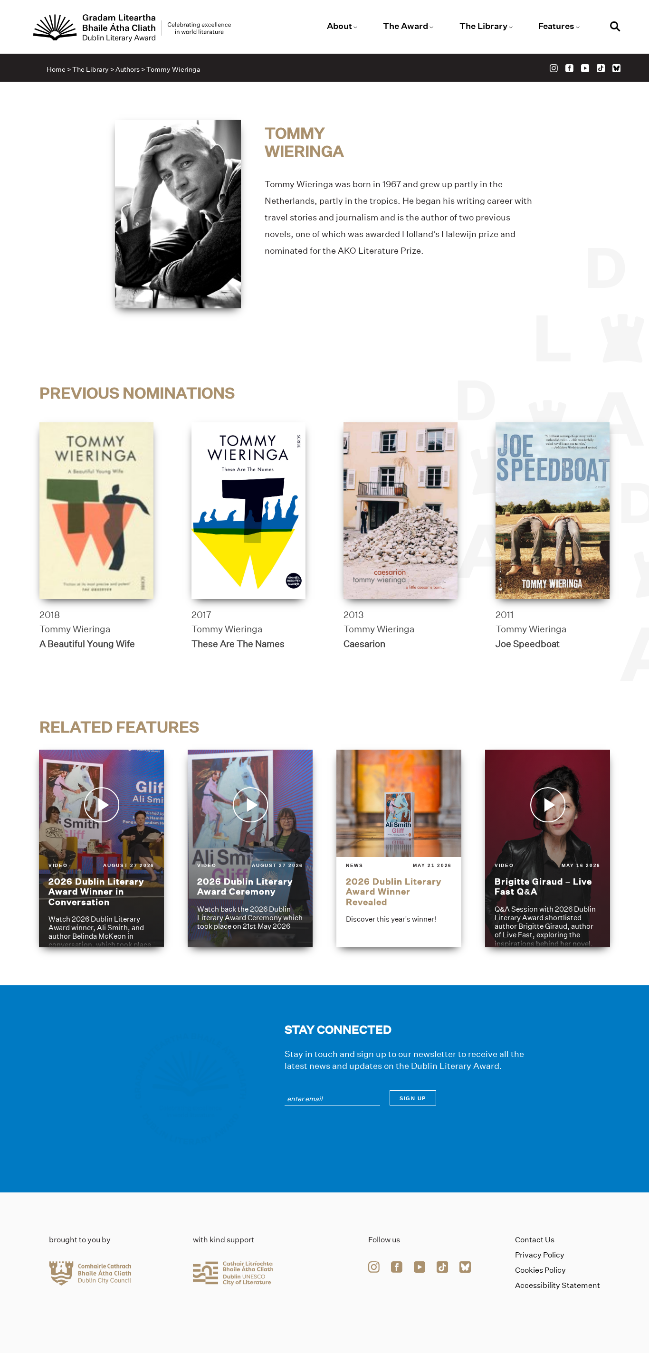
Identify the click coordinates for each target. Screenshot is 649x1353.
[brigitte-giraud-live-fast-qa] (547, 848)
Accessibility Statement (557, 1285)
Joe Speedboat (528, 643)
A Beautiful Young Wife (87, 643)
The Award (405, 26)
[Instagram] (554, 68)
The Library (483, 26)
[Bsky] (616, 68)
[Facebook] (569, 68)
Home (56, 69)
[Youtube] (585, 68)
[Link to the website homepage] (132, 28)
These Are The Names (238, 643)
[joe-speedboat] (553, 510)
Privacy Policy (539, 1254)
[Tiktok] (601, 68)
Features (556, 26)
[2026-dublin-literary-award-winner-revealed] (398, 848)
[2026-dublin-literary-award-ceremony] (250, 848)
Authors (127, 69)
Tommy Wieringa (74, 629)
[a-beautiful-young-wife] (96, 510)
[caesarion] (401, 510)
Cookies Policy (540, 1270)
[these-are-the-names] (248, 510)
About (339, 26)
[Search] (615, 28)
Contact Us (534, 1239)
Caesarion (364, 643)
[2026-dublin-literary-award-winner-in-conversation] (101, 848)
